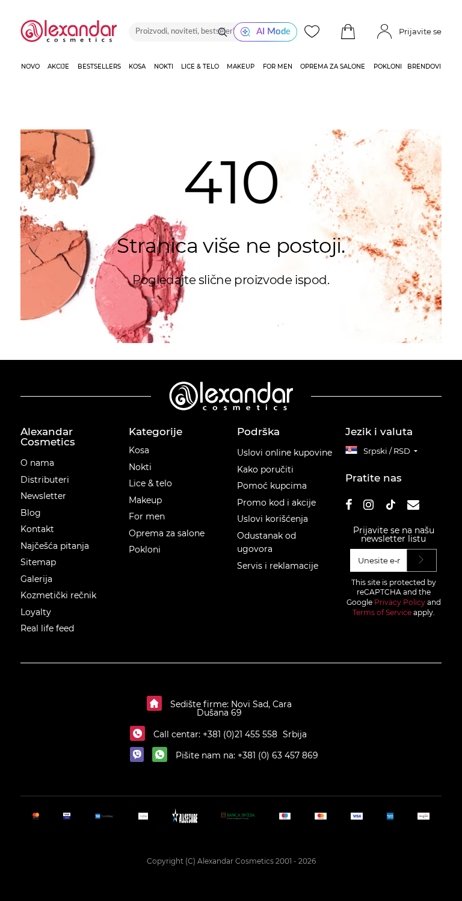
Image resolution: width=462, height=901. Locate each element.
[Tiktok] (390, 506)
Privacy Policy (399, 602)
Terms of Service (382, 612)
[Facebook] (349, 506)
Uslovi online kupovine (284, 452)
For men (147, 516)
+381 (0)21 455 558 (238, 734)
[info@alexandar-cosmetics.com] (413, 506)
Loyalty (35, 612)
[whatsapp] (162, 755)
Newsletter (43, 496)
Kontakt (37, 529)
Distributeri (44, 479)
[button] (348, 32)
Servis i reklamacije (277, 565)
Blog (30, 512)
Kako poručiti (265, 469)
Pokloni (145, 549)
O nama (37, 462)
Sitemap (38, 562)
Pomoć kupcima (272, 485)
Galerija (36, 579)
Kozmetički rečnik (58, 595)
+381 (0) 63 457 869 (278, 755)
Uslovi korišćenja (272, 518)
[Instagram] (368, 506)
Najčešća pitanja (54, 545)
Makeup (145, 500)
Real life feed (47, 628)
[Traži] (223, 32)
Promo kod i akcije (276, 502)
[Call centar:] (140, 734)
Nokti (140, 467)
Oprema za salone (167, 533)
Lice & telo (150, 483)
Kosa (139, 450)
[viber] (140, 755)
